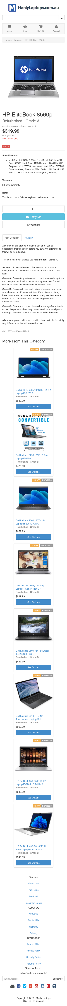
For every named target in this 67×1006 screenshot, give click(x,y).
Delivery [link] (34, 933)
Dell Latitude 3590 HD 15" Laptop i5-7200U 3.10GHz (32, 652)
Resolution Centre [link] (33, 902)
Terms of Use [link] (33, 944)
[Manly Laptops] (33, 5)
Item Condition (12, 237)
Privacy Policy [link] (33, 950)
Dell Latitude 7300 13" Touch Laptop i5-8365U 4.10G (30, 522)
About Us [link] (33, 913)
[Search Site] (62, 17)
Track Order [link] (33, 889)
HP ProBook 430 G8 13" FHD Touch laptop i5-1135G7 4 (31, 847)
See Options (33, 406)
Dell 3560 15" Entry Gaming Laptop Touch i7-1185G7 (30, 587)
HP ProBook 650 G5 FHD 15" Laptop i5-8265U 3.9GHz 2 (31, 782)
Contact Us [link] (33, 920)
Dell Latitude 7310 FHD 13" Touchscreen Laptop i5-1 (29, 717)
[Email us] (12, 986)
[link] (18, 986)
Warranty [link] (33, 926)
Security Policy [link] (33, 957)
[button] (33, 224)
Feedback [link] (33, 896)
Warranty (28, 237)
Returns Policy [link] (33, 963)
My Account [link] (33, 883)
